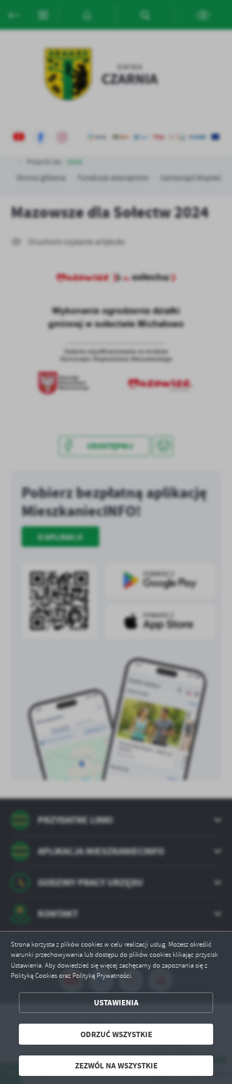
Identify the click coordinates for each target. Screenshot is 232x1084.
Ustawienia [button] (116, 1002)
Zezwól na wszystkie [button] (116, 1065)
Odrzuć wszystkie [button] (116, 1034)
